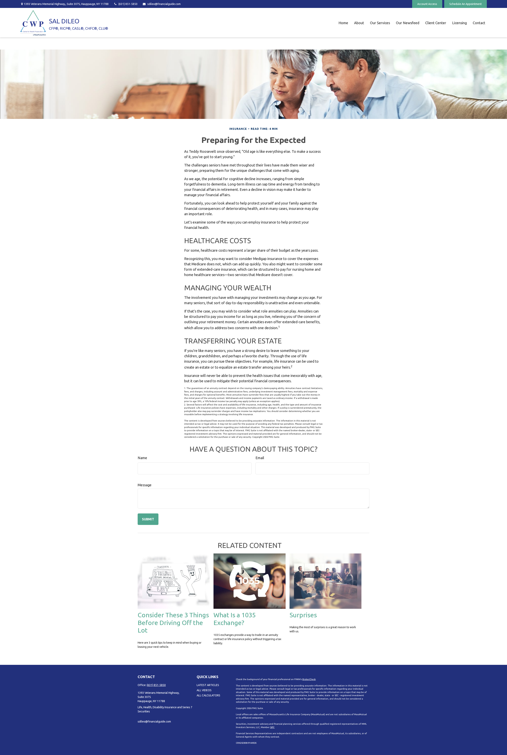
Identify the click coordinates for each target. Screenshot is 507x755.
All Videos (204, 690)
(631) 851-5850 (127, 4)
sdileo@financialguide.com (164, 4)
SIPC (272, 727)
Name (142, 458)
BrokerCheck (309, 679)
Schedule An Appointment (465, 4)
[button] (343, 22)
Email (259, 458)
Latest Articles (208, 685)
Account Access (427, 4)
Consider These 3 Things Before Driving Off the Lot (173, 622)
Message (145, 485)
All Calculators (208, 695)
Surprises (303, 614)
